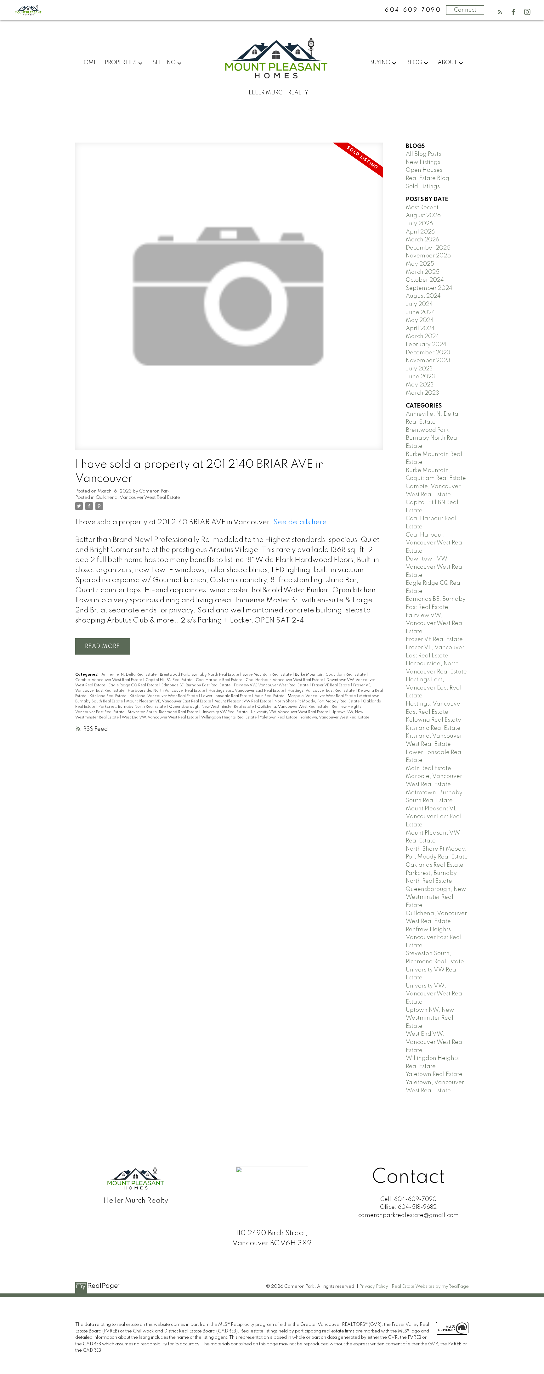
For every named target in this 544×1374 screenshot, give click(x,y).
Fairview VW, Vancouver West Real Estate (271, 685)
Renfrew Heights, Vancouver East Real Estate (434, 938)
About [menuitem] (447, 62)
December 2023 (428, 353)
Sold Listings (423, 186)
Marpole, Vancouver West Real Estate (322, 696)
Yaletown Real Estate (279, 717)
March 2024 (422, 336)
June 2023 (420, 377)
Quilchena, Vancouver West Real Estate (138, 497)
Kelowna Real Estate (433, 720)
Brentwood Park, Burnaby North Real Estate (200, 675)
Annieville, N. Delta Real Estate (129, 675)
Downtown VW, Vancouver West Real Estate (435, 567)
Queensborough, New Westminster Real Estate (212, 707)
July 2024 (419, 304)
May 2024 (420, 320)
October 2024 (425, 280)
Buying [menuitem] (379, 62)
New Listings (423, 162)
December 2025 (428, 248)
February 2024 (426, 344)
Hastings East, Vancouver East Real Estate (246, 691)
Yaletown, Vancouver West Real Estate (334, 717)
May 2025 (420, 264)
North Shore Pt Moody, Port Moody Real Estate (317, 701)
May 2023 (420, 385)
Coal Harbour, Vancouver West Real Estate (285, 680)
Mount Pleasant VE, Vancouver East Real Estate (169, 701)
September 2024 (429, 288)
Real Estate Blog (427, 178)
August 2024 (423, 296)
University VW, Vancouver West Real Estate (290, 712)
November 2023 (428, 360)
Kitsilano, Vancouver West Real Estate (164, 696)
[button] (500, 12)
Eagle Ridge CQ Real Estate (134, 685)
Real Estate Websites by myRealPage (430, 1286)
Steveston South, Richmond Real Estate (163, 712)
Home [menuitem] (88, 62)
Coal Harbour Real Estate (219, 680)
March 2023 (422, 393)
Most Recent (422, 208)
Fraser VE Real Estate (331, 685)
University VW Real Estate (224, 712)
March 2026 (422, 240)
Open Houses (424, 170)
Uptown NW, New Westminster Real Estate (430, 1018)
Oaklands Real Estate (434, 865)
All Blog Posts (423, 154)
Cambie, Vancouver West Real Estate (109, 680)
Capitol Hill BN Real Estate (169, 680)
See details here (300, 522)
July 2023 (419, 369)
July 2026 (419, 224)
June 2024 (420, 312)
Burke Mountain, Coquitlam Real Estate (330, 675)
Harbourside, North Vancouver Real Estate (167, 691)
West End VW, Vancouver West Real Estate (160, 717)
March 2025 (422, 272)
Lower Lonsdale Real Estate (226, 696)
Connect (465, 10)
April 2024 (420, 328)
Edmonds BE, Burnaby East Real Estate (196, 685)
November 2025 (428, 256)
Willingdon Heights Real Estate (229, 717)
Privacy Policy (373, 1286)
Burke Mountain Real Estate (267, 675)
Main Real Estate (269, 696)
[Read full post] (229, 300)
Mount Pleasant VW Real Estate (243, 701)
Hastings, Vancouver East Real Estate (321, 691)
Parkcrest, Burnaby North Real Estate (133, 707)
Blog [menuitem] (414, 62)
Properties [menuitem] (121, 62)
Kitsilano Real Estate (108, 696)
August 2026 (423, 215)
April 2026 (420, 232)
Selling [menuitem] (164, 62)
